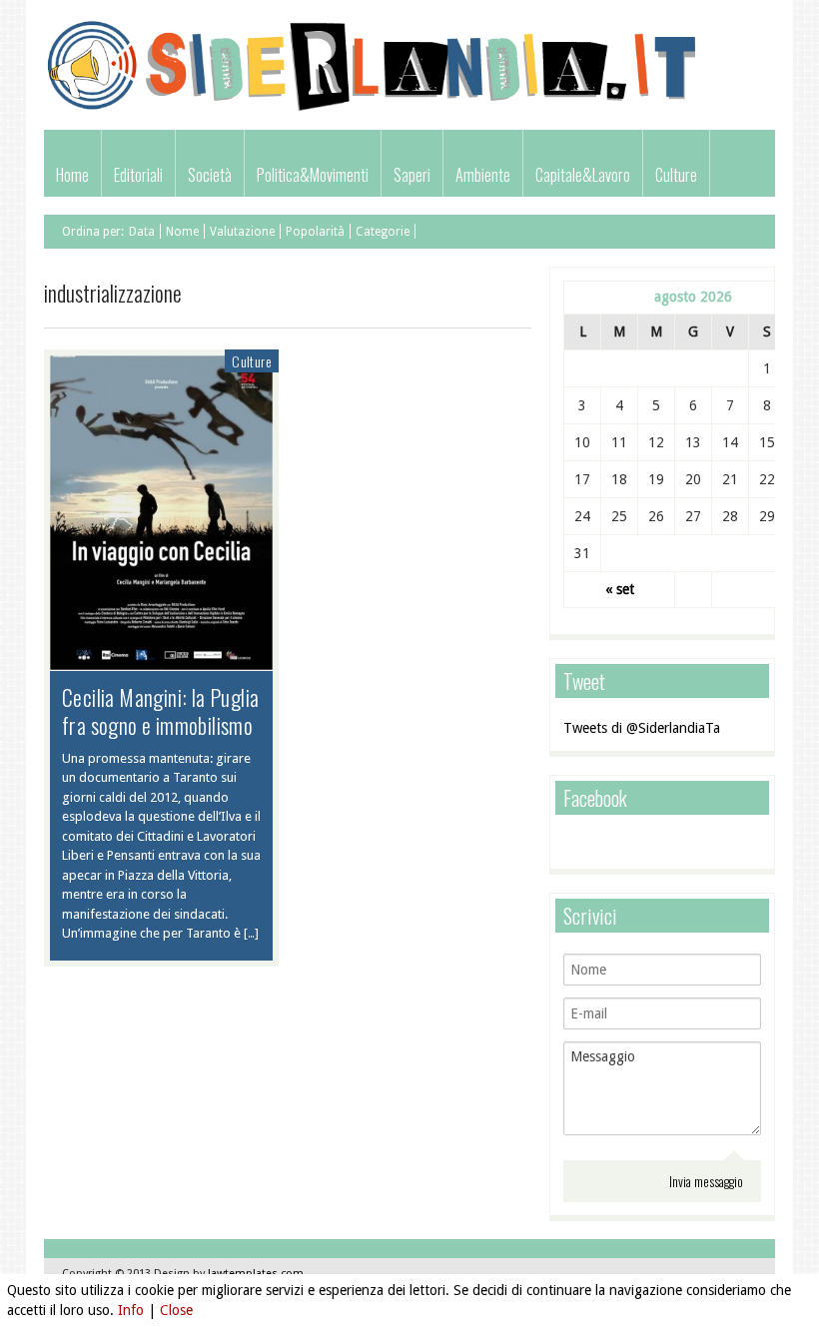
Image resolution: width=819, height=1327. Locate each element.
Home (72, 175)
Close (176, 1310)
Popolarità (315, 232)
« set (619, 589)
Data (142, 232)
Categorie (383, 232)
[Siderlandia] (373, 108)
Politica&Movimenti (313, 175)
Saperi (412, 175)
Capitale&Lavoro (582, 175)
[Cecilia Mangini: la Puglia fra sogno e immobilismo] (161, 660)
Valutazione (242, 232)
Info (131, 1310)
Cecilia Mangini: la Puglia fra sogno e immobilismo (160, 711)
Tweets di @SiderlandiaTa (641, 728)
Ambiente (482, 175)
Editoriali (138, 175)
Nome (182, 232)
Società (210, 175)
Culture (676, 175)
